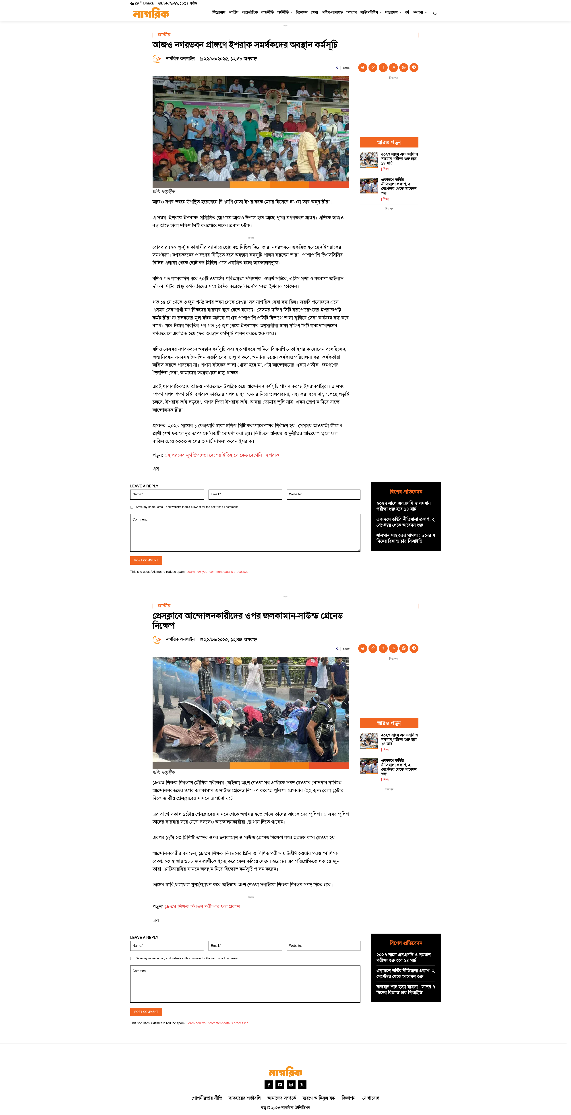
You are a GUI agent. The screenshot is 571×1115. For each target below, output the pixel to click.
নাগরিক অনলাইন (180, 58)
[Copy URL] (372, 67)
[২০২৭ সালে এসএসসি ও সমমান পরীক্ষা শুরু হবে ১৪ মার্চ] (369, 160)
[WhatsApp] (403, 67)
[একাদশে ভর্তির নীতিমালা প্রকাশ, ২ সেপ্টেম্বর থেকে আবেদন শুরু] (369, 185)
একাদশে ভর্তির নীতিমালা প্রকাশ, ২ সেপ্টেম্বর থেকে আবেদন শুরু (399, 186)
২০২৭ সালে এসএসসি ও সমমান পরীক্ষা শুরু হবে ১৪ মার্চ (399, 159)
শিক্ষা (386, 169)
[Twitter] (302, 1084)
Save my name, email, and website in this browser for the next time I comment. (187, 507)
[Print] (362, 67)
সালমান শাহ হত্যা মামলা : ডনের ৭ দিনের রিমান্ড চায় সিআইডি (406, 538)
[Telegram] (414, 67)
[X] (393, 67)
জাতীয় (164, 35)
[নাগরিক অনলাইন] (158, 58)
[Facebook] (383, 67)
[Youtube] (279, 1084)
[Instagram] (291, 1084)
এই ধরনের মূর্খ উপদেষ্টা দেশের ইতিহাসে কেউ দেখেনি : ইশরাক (221, 455)
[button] (435, 13)
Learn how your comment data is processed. (217, 572)
